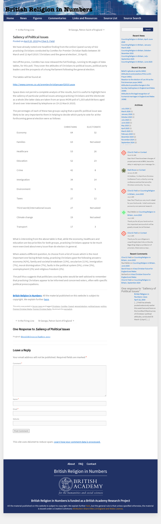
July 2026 (125, 108)
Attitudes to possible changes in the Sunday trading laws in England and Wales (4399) (138, 88)
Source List (110, 18)
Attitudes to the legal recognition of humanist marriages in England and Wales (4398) (137, 96)
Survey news (37, 306)
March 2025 (125, 131)
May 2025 (125, 125)
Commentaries (57, 18)
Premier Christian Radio (42, 309)
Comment (17, 363)
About (71, 464)
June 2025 (125, 122)
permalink (68, 309)
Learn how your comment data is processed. (77, 441)
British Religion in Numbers (27, 295)
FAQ (80, 464)
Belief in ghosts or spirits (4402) (133, 71)
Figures (37, 18)
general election (81, 306)
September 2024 (127, 142)
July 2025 (125, 120)
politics (103, 306)
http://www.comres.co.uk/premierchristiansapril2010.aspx (44, 84)
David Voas (125, 268)
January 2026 (126, 114)
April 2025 (125, 128)
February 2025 (127, 134)
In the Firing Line (25, 29)
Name (16, 399)
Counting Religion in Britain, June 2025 (136, 62)
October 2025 (126, 117)
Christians (56, 306)
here (46, 299)
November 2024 (127, 139)
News (23, 18)
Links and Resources (84, 18)
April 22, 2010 (139, 299)
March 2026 (125, 111)
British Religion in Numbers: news (35, 336)
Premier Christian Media (22, 309)
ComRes (64, 306)
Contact (143, 152)
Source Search (132, 18)
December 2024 (127, 137)
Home (10, 18)
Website (16, 419)
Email (15, 409)
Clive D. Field (48, 41)
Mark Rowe (132, 170)
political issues (94, 306)
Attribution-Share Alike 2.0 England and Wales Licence (97, 508)
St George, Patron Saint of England (86, 29)
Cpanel (71, 306)
